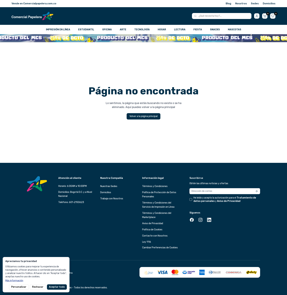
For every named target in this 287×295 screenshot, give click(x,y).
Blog (228, 3)
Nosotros (241, 3)
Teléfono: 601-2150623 (71, 202)
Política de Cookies (152, 229)
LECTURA (179, 29)
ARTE (123, 29)
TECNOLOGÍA (142, 29)
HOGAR (162, 29)
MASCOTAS (234, 29)
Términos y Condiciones (155, 186)
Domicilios (269, 3)
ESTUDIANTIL (86, 29)
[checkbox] (190, 199)
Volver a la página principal (143, 116)
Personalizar (18, 287)
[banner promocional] (143, 38)
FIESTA (197, 29)
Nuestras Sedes (108, 186)
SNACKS (215, 29)
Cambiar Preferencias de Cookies (160, 247)
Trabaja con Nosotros (111, 198)
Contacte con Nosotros (155, 235)
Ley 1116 (146, 241)
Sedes (255, 3)
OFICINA (107, 29)
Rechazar (37, 287)
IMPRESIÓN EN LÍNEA (58, 29)
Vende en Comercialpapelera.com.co (34, 3)
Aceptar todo (57, 287)
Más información (14, 280)
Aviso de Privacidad (152, 223)
